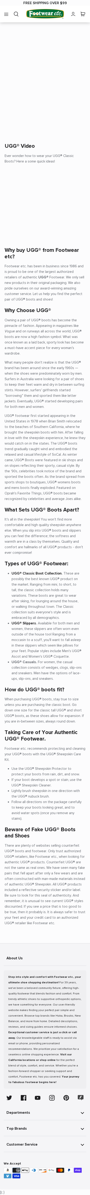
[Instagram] (52, 1098)
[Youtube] (37, 1098)
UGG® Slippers (24, 623)
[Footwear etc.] (45, 14)
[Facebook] (23, 1098)
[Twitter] (9, 1098)
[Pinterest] (66, 1098)
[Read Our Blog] (81, 1097)
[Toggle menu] (6, 14)
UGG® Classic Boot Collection (37, 573)
